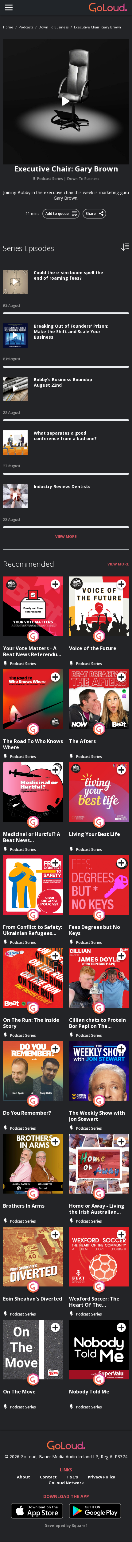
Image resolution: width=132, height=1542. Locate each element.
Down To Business (53, 27)
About (23, 1477)
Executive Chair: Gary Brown (97, 27)
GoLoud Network (66, 1482)
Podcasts (26, 27)
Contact (48, 1477)
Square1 (80, 1525)
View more (66, 537)
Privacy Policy (101, 1477)
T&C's (72, 1477)
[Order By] (125, 246)
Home (8, 27)
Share (91, 212)
